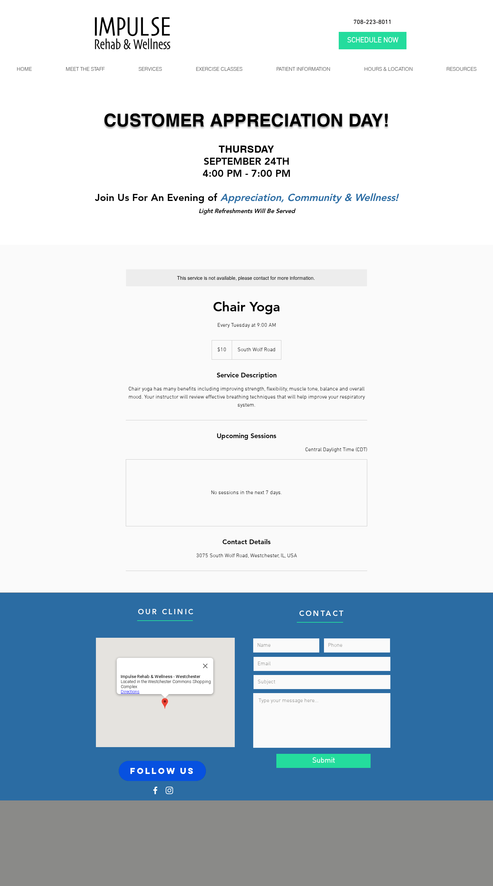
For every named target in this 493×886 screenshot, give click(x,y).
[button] (150, 69)
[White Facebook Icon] (155, 790)
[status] (336, 450)
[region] (162, 771)
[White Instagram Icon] (169, 790)
